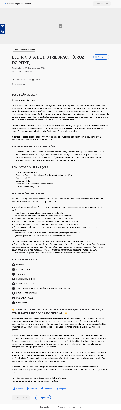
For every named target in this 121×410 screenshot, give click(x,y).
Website (19, 389)
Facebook (48, 389)
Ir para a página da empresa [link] (19, 4)
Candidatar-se (102, 4)
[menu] (116, 4)
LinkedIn (33, 389)
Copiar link (102, 57)
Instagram (62, 389)
